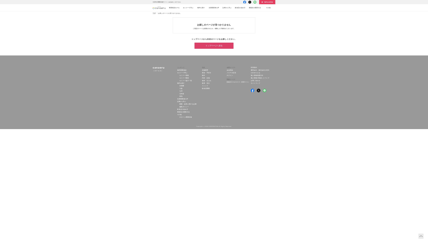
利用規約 (254, 67)
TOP (154, 13)
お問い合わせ (255, 80)
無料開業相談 (182, 70)
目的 (203, 67)
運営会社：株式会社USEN (260, 70)
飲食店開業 (206, 88)
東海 (181, 96)
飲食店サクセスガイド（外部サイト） (238, 82)
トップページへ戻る (214, 46)
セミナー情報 (184, 75)
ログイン (230, 75)
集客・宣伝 (206, 83)
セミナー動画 (184, 78)
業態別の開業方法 (183, 112)
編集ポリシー (184, 107)
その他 (179, 114)
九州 (181, 91)
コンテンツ (180, 67)
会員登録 (230, 70)
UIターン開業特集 (185, 117)
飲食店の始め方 (182, 109)
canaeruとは (255, 73)
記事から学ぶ (181, 101)
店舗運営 (205, 70)
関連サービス (231, 79)
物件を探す (180, 83)
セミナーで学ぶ (182, 73)
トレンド (205, 86)
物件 (203, 75)
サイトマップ (255, 83)
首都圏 (181, 86)
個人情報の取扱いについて (260, 78)
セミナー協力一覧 (185, 80)
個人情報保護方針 (257, 75)
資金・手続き (206, 73)
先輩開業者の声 (182, 99)
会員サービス (231, 67)
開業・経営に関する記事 (188, 104)
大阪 (181, 88)
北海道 (181, 94)
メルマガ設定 (231, 73)
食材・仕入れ (206, 80)
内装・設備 (206, 78)
